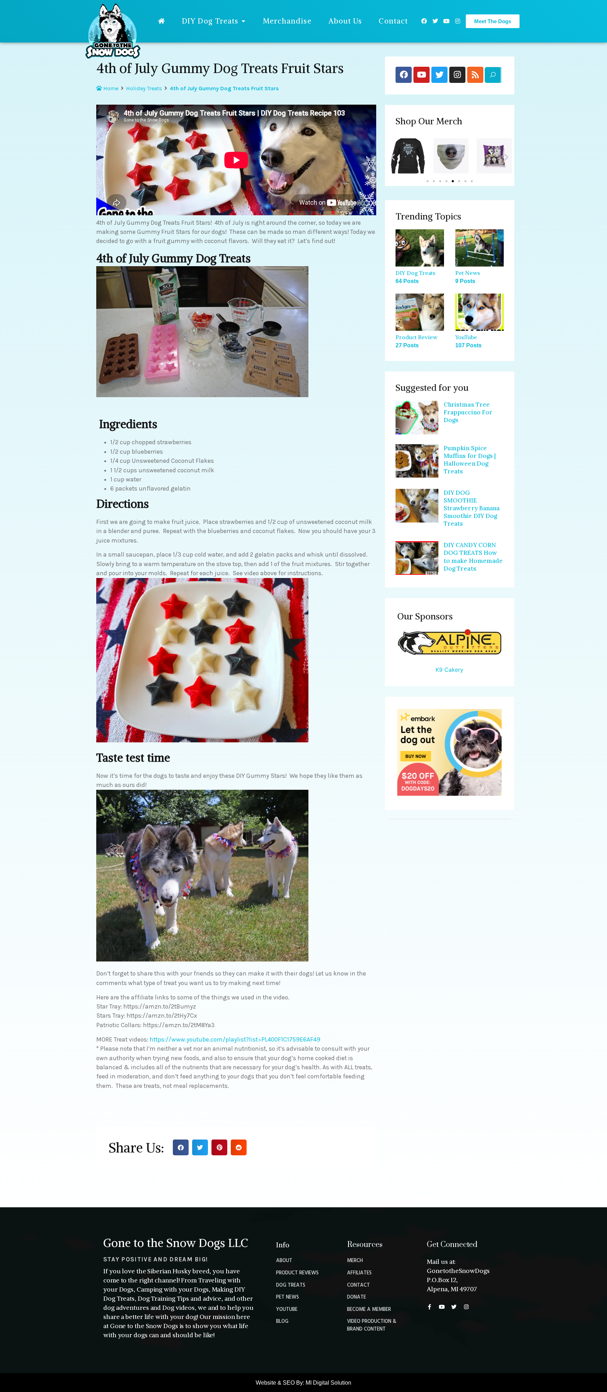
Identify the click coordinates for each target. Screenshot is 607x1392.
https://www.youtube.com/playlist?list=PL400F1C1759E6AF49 (235, 1039)
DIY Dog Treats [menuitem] (210, 21)
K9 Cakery (449, 669)
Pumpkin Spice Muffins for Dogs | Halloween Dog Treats (470, 459)
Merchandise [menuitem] (287, 21)
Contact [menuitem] (393, 21)
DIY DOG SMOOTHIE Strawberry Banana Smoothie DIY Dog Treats (472, 508)
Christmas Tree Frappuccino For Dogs (468, 412)
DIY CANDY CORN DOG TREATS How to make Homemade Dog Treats (473, 556)
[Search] (492, 75)
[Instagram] (457, 21)
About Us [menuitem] (345, 21)
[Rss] (475, 75)
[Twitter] (435, 21)
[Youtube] (446, 21)
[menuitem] (162, 21)
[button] (181, 1147)
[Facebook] (424, 21)
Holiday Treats (144, 88)
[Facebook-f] (429, 1306)
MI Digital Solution (328, 1383)
